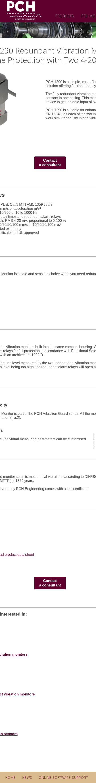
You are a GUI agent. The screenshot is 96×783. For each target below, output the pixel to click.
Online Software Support (63, 777)
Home (10, 777)
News (27, 777)
